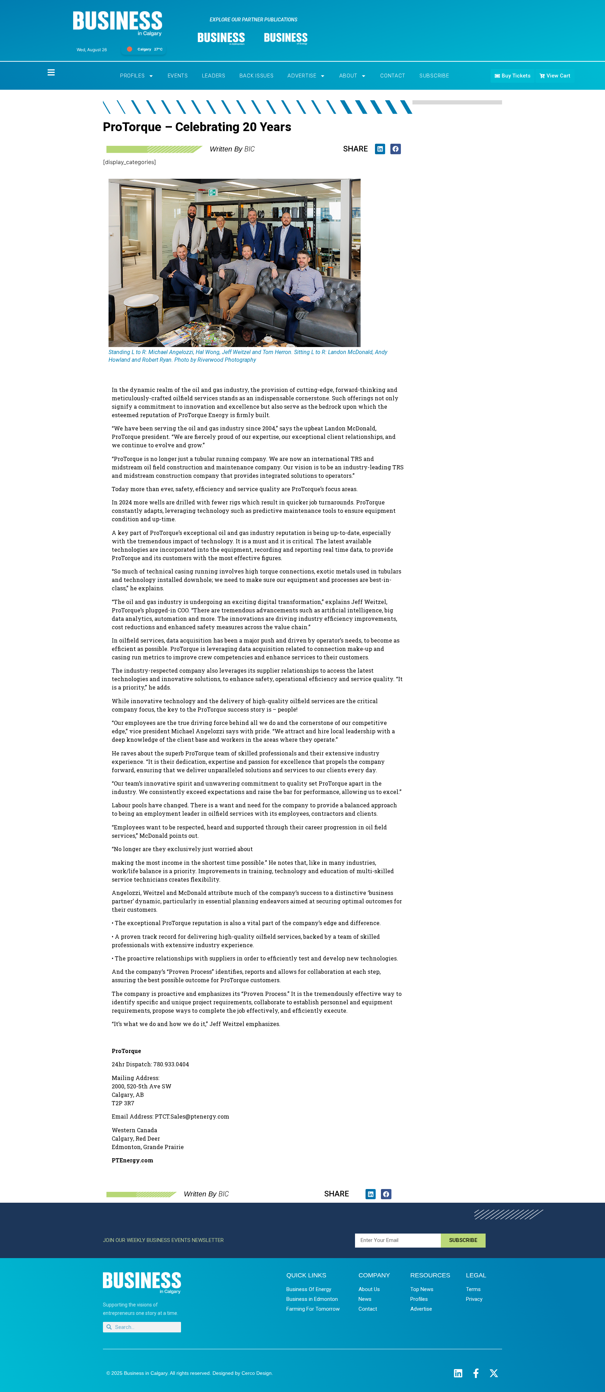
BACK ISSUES (256, 76)
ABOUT (348, 76)
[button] (380, 149)
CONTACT (392, 76)
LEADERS (213, 76)
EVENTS (178, 76)
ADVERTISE (301, 76)
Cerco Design (257, 1373)
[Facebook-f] (476, 1373)
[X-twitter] (494, 1373)
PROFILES (132, 76)
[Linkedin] (458, 1373)
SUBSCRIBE (434, 76)
